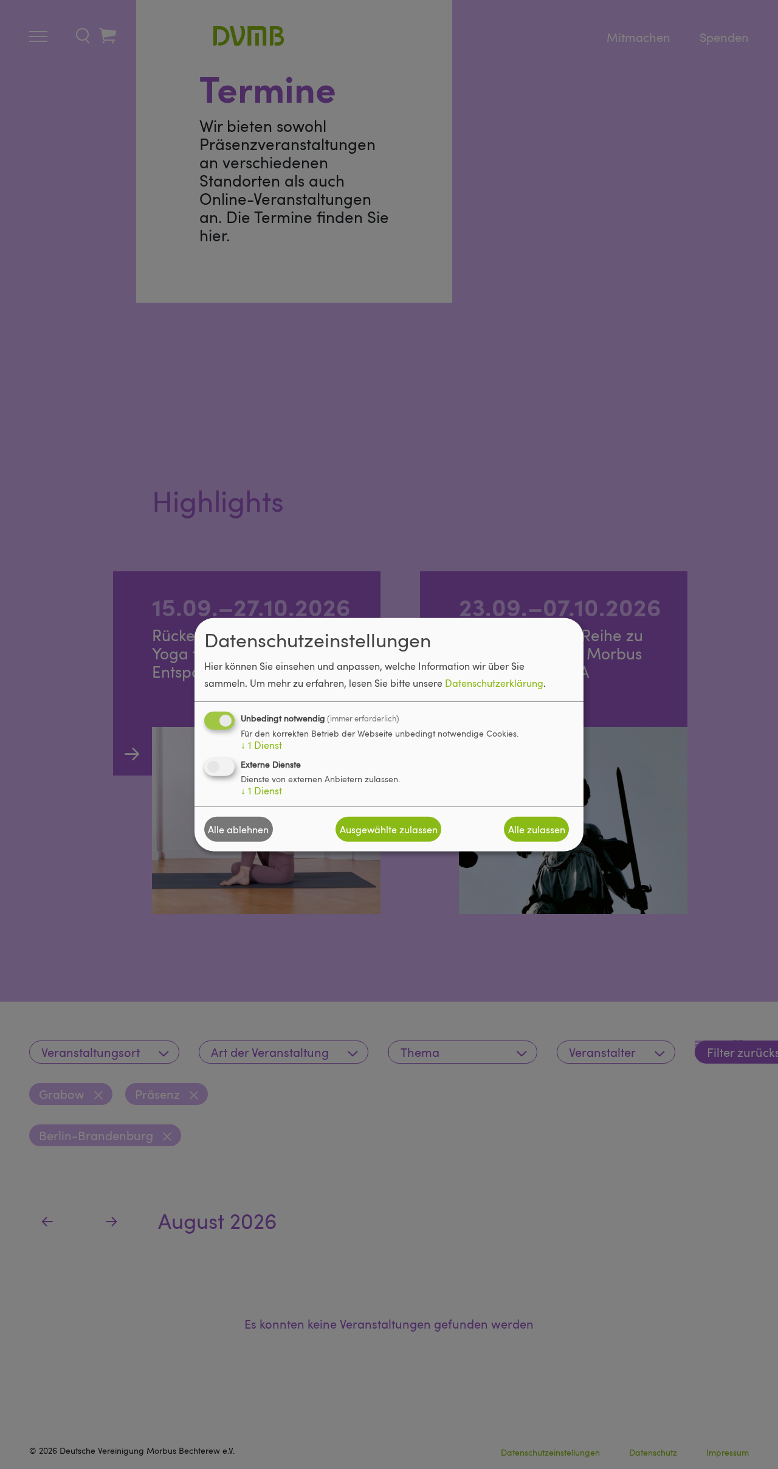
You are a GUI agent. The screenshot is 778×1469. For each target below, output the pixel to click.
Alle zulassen (536, 829)
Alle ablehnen (238, 829)
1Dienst (261, 745)
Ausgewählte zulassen (389, 829)
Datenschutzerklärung (494, 683)
